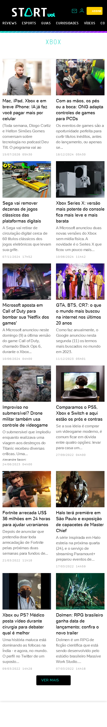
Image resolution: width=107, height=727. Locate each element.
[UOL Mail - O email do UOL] (74, 11)
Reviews (9, 23)
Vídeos (89, 23)
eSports (29, 23)
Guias (46, 23)
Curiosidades (67, 23)
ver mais (50, 680)
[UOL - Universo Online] (51, 15)
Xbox (53, 42)
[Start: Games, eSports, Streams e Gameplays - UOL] (30, 12)
